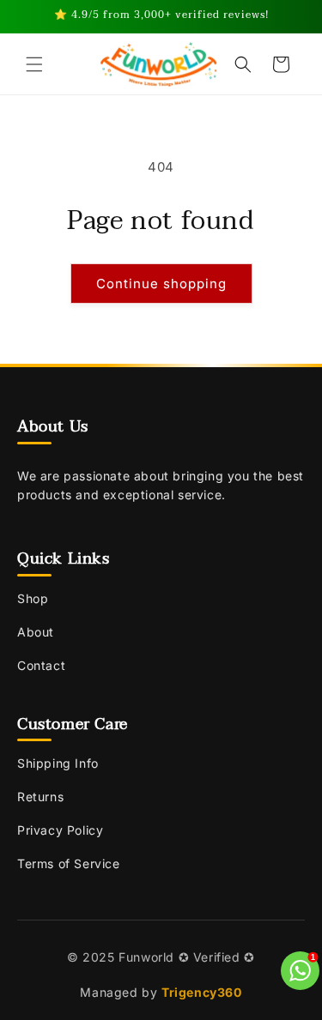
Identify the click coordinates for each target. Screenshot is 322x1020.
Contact (41, 665)
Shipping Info (58, 763)
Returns (40, 796)
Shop (32, 598)
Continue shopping (161, 283)
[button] (34, 64)
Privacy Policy (60, 830)
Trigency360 (201, 992)
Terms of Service (68, 863)
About (35, 632)
